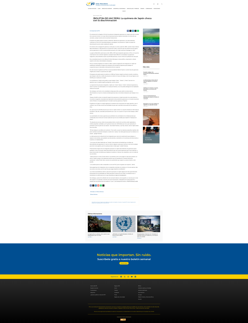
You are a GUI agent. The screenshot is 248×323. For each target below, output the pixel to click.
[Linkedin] (135, 276)
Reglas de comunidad (119, 297)
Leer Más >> (145, 75)
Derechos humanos (107, 8)
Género (142, 8)
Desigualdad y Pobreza (133, 8)
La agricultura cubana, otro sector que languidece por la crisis (99, 234)
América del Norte (142, 290)
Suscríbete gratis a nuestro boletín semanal (124, 259)
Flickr (115, 294)
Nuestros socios (94, 288)
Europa (140, 294)
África (139, 285)
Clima (99, 8)
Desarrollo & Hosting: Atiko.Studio (124, 316)
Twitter (116, 290)
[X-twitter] (124, 276)
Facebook (116, 292)
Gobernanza (149, 8)
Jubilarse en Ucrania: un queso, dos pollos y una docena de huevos (150, 89)
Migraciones (157, 8)
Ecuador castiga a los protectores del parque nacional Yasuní (151, 73)
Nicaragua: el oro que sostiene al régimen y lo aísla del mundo (151, 104)
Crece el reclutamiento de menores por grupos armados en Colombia (151, 97)
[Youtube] (131, 276)
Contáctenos (93, 290)
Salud (124, 11)
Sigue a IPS (117, 285)
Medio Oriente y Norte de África (146, 297)
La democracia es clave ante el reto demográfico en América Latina (150, 81)
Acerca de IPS (93, 285)
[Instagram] (128, 276)
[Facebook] (121, 276)
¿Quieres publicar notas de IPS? (98, 294)
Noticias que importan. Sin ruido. (124, 255)
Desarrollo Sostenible (119, 8)
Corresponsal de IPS (95, 30)
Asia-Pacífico (141, 292)
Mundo (140, 299)
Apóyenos (92, 292)
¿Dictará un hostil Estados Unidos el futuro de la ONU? (123, 234)
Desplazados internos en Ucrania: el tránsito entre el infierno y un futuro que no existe (147, 235)
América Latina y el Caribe (144, 288)
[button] (162, 4)
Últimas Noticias (92, 8)
